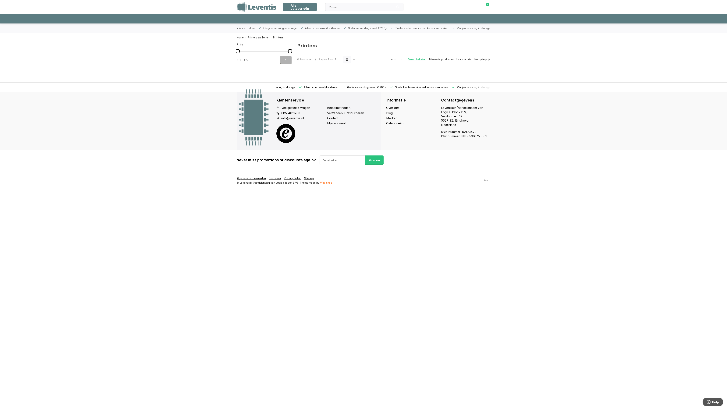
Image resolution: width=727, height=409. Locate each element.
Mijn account (336, 123)
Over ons (392, 108)
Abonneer (374, 160)
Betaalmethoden (338, 108)
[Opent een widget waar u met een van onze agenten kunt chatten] (712, 402)
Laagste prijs (464, 59)
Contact (332, 118)
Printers (278, 37)
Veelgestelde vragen (295, 108)
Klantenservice (447, 7)
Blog (389, 113)
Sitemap (309, 178)
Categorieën (394, 123)
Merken (391, 118)
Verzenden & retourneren (345, 113)
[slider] (238, 51)
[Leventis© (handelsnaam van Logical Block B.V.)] (257, 7)
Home (240, 37)
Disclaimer (275, 178)
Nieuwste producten (441, 59)
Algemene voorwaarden (251, 178)
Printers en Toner (258, 37)
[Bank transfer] (486, 180)
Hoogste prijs (482, 59)
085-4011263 (290, 113)
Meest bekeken (417, 59)
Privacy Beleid (292, 178)
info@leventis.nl (292, 118)
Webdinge (326, 182)
